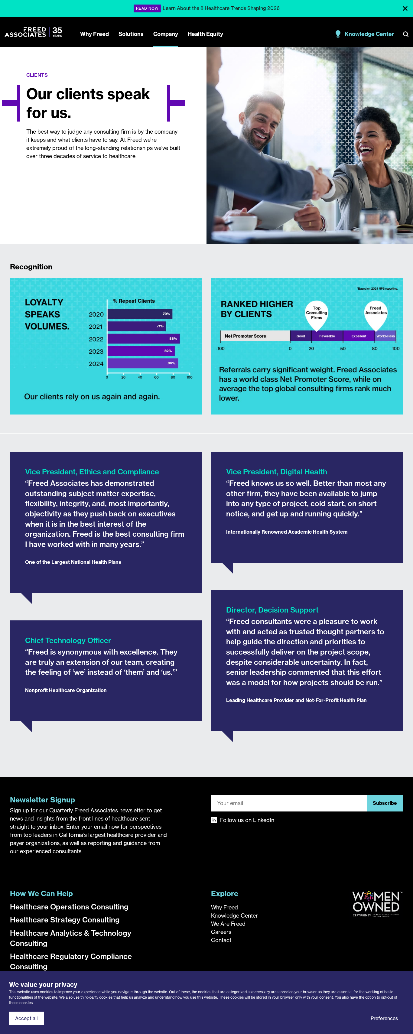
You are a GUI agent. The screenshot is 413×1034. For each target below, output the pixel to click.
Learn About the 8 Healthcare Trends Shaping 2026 (221, 8)
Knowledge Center (369, 34)
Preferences (384, 1018)
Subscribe (385, 803)
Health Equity (205, 34)
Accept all (26, 1018)
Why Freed (94, 34)
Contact (221, 940)
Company (165, 34)
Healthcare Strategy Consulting (65, 919)
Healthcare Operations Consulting (69, 906)
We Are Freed (228, 923)
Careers (221, 931)
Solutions (131, 34)
